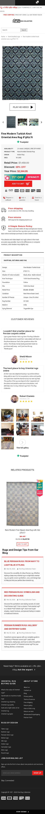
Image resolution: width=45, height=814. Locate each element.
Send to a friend (38, 199)
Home (3, 36)
